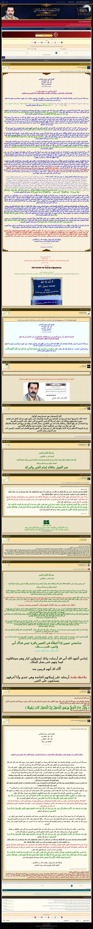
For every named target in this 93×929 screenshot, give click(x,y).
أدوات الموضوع (46, 60)
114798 (65, 320)
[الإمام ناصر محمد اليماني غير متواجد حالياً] (89, 68)
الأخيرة (43, 885)
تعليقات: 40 (62, 48)
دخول (3, 2)
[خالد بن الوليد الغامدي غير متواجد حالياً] (89, 445)
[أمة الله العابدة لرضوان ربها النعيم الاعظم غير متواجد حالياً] (89, 721)
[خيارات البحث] (7, 2)
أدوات (4, 64)
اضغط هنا (44, 35)
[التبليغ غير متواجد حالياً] (89, 409)
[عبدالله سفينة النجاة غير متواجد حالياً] (89, 313)
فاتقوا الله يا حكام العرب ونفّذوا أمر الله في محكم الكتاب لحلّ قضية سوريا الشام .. (44, 46)
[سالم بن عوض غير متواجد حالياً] (89, 692)
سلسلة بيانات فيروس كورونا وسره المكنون (44, 33)
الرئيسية (7, 920)
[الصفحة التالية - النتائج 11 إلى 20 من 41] (39, 52)
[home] (90, 29)
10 (89, 716)
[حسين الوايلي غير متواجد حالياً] (89, 366)
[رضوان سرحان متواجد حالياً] (89, 540)
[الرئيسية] (91, 2)
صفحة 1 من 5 (81, 885)
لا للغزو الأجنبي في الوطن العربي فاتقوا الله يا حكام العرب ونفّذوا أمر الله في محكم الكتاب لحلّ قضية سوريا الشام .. (69, 908)
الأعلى (4, 890)
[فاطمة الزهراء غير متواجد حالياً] (89, 479)
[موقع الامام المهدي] (82, 2)
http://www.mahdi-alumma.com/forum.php (82, 436)
